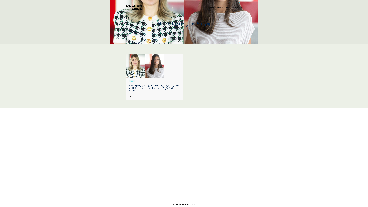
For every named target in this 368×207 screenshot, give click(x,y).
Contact (238, 8)
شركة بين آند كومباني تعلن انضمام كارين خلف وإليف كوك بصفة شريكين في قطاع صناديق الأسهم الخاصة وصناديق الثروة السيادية (154, 88)
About (220, 8)
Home (211, 8)
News (228, 8)
